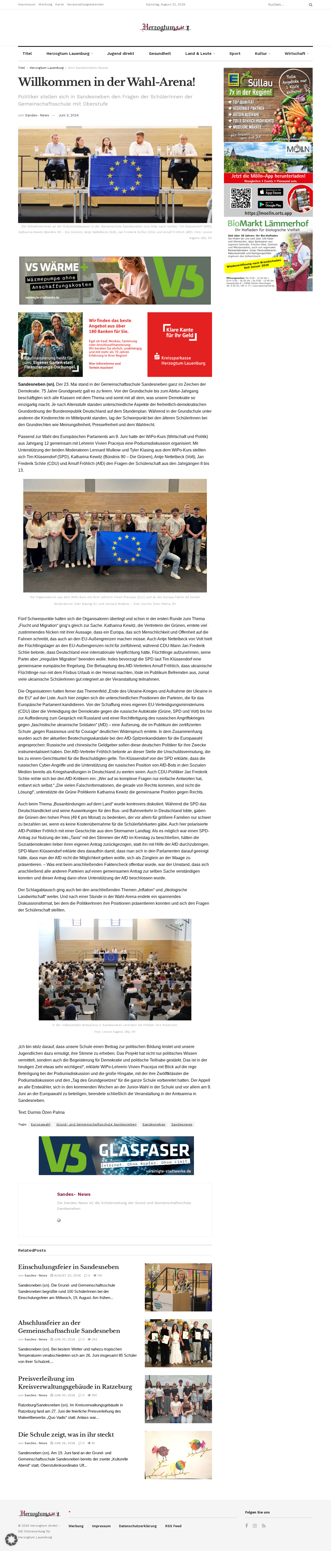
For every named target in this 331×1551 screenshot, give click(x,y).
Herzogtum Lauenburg (68, 53)
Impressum (26, 4)
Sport (234, 53)
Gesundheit (160, 53)
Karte (59, 4)
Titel (27, 53)
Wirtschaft (295, 53)
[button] (11, 1539)
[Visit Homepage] (165, 27)
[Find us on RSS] (264, 1526)
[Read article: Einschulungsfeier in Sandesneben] (178, 1287)
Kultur (261, 53)
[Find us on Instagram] (255, 1526)
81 (93, 1443)
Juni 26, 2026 (64, 1443)
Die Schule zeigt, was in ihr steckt (66, 1434)
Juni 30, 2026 (64, 1339)
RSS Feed (173, 1526)
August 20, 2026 (67, 1275)
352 (94, 1339)
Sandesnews (182, 1124)
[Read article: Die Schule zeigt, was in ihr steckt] (178, 1455)
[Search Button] (309, 4)
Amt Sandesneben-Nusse (88, 68)
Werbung (45, 4)
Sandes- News (37, 115)
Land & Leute (198, 53)
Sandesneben (154, 1124)
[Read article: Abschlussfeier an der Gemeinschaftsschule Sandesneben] (178, 1343)
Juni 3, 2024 (69, 115)
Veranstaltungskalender (85, 4)
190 (94, 1395)
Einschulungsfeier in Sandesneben (68, 1267)
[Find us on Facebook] (246, 1526)
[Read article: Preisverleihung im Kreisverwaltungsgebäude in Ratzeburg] (178, 1399)
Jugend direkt (120, 53)
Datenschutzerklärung (138, 1526)
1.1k (99, 1275)
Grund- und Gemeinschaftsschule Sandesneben (96, 1124)
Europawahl (40, 1124)
